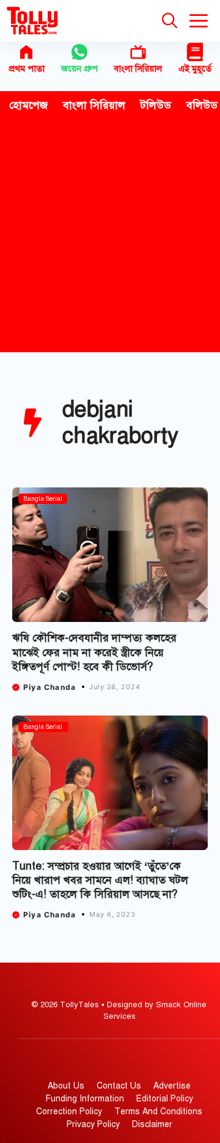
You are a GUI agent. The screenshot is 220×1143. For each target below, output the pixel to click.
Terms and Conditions (158, 1111)
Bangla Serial (42, 499)
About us (66, 1086)
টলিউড (156, 105)
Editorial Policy (164, 1098)
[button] (169, 21)
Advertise (172, 1086)
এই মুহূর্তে (194, 68)
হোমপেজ (28, 105)
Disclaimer (152, 1124)
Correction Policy (69, 1111)
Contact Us (119, 1086)
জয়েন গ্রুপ (79, 68)
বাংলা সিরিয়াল (138, 68)
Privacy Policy (93, 1124)
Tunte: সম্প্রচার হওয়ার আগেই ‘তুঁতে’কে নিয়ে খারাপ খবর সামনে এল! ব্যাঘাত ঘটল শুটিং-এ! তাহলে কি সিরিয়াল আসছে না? (100, 880)
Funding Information (85, 1098)
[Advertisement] (110, 236)
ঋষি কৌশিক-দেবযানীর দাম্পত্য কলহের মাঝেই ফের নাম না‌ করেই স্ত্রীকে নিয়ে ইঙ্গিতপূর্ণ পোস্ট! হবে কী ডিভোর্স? (94, 652)
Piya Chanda (49, 687)
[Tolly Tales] (32, 21)
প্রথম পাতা (27, 68)
